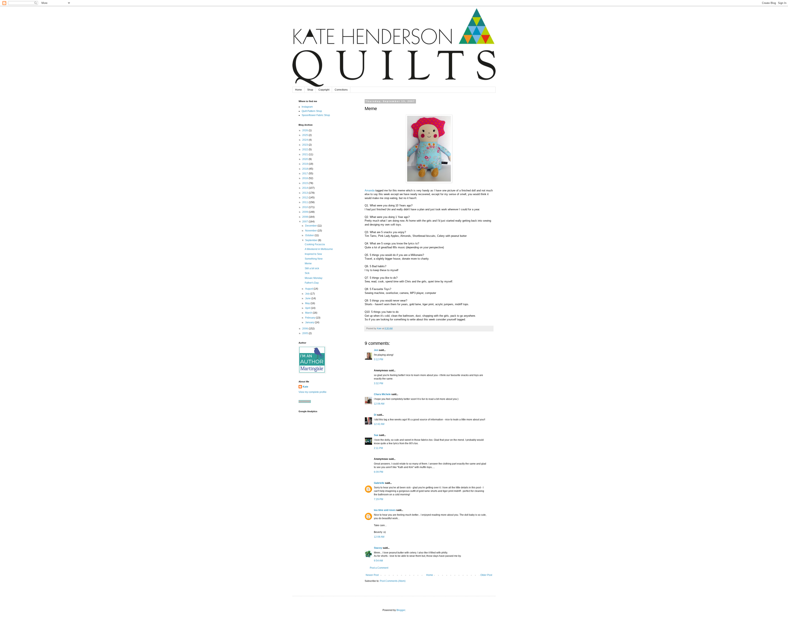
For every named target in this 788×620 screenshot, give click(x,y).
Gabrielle (379, 483)
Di (375, 414)
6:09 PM (378, 471)
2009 (305, 212)
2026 (305, 130)
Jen (376, 350)
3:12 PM (378, 359)
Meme (308, 263)
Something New (314, 258)
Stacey (378, 547)
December (311, 225)
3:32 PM (378, 383)
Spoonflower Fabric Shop (316, 115)
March (309, 312)
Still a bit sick (312, 268)
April (308, 308)
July (307, 293)
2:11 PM (378, 448)
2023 (305, 144)
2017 (305, 173)
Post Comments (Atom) (392, 581)
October (310, 235)
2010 (305, 207)
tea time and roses (385, 510)
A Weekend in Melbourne (319, 249)
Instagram (307, 106)
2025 (305, 135)
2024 (305, 139)
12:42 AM (379, 424)
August (309, 288)
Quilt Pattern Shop (312, 111)
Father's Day (312, 282)
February (310, 317)
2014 (305, 187)
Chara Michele (382, 394)
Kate (305, 386)
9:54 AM (378, 560)
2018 (305, 168)
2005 (305, 333)
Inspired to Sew (313, 254)
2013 (305, 192)
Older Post (486, 575)
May (307, 303)
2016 (305, 178)
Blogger (400, 610)
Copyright (323, 89)
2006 (305, 328)
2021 (305, 154)
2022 (305, 149)
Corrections (341, 89)
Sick (307, 273)
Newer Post (372, 575)
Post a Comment (379, 567)
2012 (305, 197)
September (311, 240)
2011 (305, 202)
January (310, 322)
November (311, 230)
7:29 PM (378, 499)
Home (298, 89)
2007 (305, 221)
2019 (305, 163)
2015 (305, 183)
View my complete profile (312, 392)
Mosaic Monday (313, 278)
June (308, 298)
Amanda (370, 190)
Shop (310, 89)
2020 (305, 159)
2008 (305, 216)
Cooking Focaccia (315, 244)
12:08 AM (379, 403)
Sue (376, 435)
